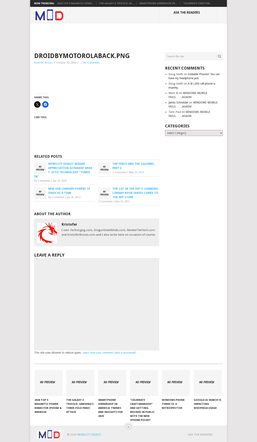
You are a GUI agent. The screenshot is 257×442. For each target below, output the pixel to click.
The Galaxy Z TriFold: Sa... (116, 3)
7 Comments (119, 172)
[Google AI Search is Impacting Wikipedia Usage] (208, 383)
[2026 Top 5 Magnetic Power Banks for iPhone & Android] (49, 383)
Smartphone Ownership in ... (158, 3)
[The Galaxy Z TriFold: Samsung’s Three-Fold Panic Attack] (80, 383)
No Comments (91, 62)
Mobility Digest (89, 434)
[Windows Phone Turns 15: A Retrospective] (176, 383)
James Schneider (178, 102)
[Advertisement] (107, 37)
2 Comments (105, 201)
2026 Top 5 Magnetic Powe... (75, 3)
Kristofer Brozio (43, 62)
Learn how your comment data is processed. (109, 352)
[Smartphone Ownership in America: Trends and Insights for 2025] (112, 383)
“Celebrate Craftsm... (197, 3)
